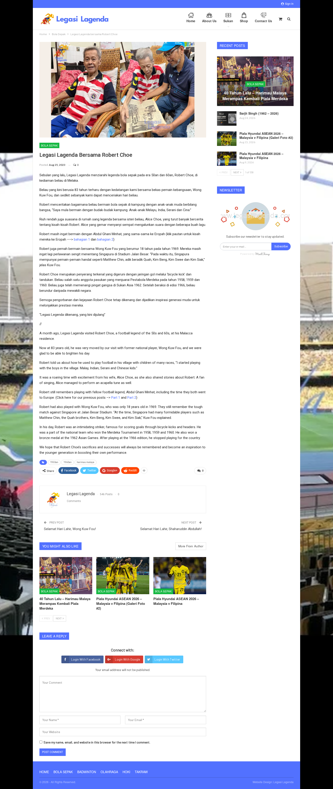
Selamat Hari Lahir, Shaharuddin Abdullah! (171, 529)
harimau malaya (85, 462)
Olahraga (109, 772)
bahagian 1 (82, 239)
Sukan (228, 21)
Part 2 (131, 398)
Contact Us (263, 21)
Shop (244, 21)
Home (190, 21)
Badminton (86, 772)
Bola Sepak (49, 145)
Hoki (126, 772)
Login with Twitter (167, 659)
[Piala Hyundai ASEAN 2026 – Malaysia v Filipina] (179, 575)
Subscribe (281, 246)
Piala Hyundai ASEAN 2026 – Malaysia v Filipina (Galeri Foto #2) (266, 135)
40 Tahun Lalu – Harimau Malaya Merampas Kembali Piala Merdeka (255, 95)
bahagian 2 (105, 239)
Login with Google (127, 659)
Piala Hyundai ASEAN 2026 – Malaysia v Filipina (261, 155)
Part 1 (115, 398)
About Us (209, 21)
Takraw (141, 772)
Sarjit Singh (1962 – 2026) (259, 113)
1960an (67, 462)
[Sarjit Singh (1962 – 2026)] (226, 118)
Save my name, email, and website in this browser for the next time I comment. (96, 742)
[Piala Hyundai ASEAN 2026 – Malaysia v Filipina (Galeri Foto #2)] (122, 575)
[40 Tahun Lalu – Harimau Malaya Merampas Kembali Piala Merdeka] (65, 575)
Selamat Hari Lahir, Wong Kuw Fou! (70, 529)
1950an (54, 462)
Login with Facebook (85, 659)
